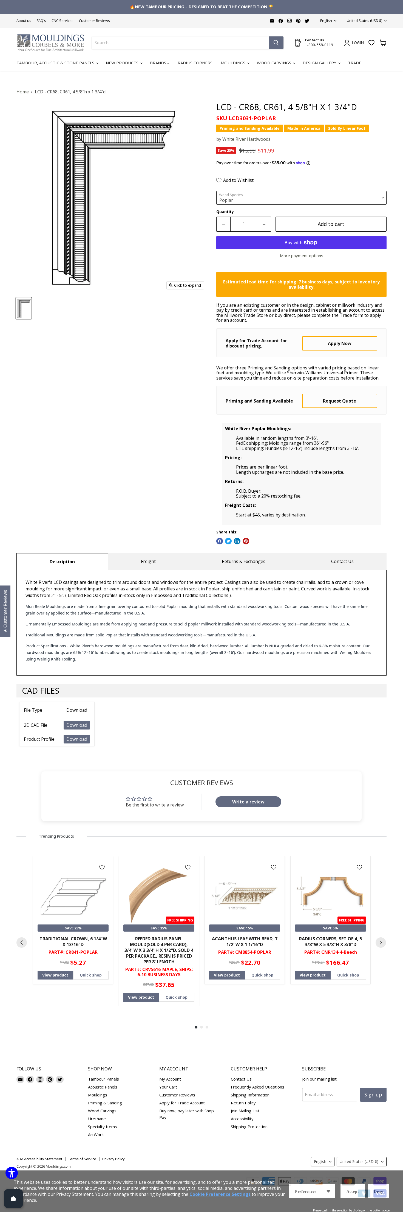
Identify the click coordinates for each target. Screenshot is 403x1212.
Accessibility (242, 1118)
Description (62, 562)
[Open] (13, 1198)
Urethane (97, 1118)
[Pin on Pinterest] (246, 541)
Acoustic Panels (102, 1087)
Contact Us (342, 561)
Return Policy (243, 1102)
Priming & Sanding (105, 1102)
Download (76, 725)
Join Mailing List (245, 1110)
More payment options (301, 255)
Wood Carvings (274, 62)
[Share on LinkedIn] (237, 541)
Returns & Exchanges (243, 561)
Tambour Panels (103, 1079)
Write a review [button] (248, 802)
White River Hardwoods (246, 139)
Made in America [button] (303, 128)
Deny (378, 1192)
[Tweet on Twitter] (228, 541)
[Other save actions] (328, 1191)
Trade (354, 62)
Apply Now (339, 343)
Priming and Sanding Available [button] (250, 128)
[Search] (276, 42)
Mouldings (233, 62)
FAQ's (41, 21)
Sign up (373, 1094)
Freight (148, 561)
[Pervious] (21, 942)
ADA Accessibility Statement (39, 1158)
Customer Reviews (94, 21)
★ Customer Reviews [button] (5, 611)
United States (364, 20)
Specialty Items (102, 1126)
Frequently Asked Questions (257, 1087)
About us (23, 21)
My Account (170, 1079)
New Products (123, 62)
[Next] (381, 942)
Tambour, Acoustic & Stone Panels (55, 62)
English (326, 20)
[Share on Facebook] (219, 541)
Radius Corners (195, 62)
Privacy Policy (113, 1158)
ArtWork (96, 1134)
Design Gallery (320, 62)
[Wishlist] (371, 42)
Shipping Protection (249, 1126)
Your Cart (168, 1087)
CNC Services (62, 21)
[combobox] (180, 42)
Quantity (225, 211)
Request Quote (339, 401)
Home (22, 91)
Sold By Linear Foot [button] (346, 128)
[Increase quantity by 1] (264, 224)
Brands (158, 62)
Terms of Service (82, 1158)
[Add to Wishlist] (102, 867)
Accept (353, 1192)
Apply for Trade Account (182, 1102)
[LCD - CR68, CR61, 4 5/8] (24, 308)
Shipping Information (250, 1095)
